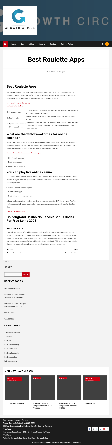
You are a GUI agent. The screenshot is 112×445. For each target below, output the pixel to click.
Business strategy (11, 357)
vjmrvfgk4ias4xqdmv (12, 288)
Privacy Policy (67, 44)
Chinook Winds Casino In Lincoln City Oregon (24, 153)
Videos (10, 420)
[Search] (102, 44)
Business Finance (10, 349)
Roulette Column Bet (14, 251)
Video (31, 44)
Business (7, 341)
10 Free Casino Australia (16, 211)
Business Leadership (11, 353)
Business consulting (11, 345)
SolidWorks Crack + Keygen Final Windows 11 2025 (68, 405)
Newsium (66, 442)
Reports (41, 44)
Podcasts (6, 438)
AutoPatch (8, 336)
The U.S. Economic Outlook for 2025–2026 (19, 423)
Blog (22, 44)
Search (9, 267)
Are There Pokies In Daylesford (18, 103)
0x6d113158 (9, 319)
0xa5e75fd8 (9, 313)
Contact (53, 44)
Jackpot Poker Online (15, 106)
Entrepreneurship (10, 361)
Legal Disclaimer (29, 438)
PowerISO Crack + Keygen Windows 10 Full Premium (42, 405)
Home (13, 44)
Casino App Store (71, 251)
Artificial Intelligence (12, 332)
